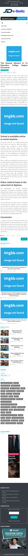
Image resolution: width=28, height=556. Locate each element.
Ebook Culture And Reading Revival (17, 331)
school (2, 418)
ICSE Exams (19, 399)
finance (16, 396)
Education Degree (4, 70)
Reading (20, 415)
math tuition (4, 409)
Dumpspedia (20, 391)
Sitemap (21, 3)
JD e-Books (17, 521)
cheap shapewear (15, 388)
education (19, 235)
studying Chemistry (10, 423)
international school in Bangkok (8, 404)
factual (10, 396)
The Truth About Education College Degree (4, 239)
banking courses (15, 385)
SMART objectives (5, 420)
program (8, 412)
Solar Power (15, 420)
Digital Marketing (11, 391)
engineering (4, 396)
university (19, 423)
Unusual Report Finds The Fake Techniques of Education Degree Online (14, 268)
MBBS (10, 409)
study (2, 423)
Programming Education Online (8, 415)
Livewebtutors (21, 407)
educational (16, 393)
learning (14, 407)
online (2, 412)
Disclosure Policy (14, 3)
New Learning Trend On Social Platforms (17, 361)
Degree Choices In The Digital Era (17, 346)
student (21, 420)
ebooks (3, 393)
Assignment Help (5, 385)
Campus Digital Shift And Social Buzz (17, 354)
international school (6, 401)
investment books (5, 407)
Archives (3, 373)
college (7, 235)
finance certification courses (8, 399)
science (8, 418)
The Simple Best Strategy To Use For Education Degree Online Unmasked (14, 320)
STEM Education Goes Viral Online (17, 339)
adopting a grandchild (6, 383)
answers (16, 383)
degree (12, 235)
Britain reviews (4, 388)
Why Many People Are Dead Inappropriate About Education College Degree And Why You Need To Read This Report (14, 294)
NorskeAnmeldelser (19, 409)
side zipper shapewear (17, 418)
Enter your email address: (14, 509)
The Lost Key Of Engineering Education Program (24, 239)
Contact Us (7, 3)
